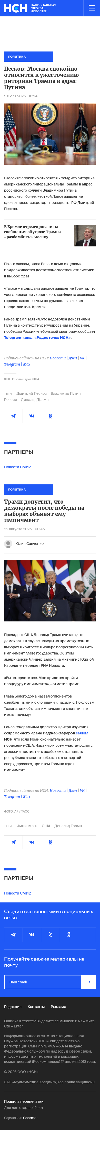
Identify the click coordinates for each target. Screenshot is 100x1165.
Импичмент (27, 826)
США (46, 826)
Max (26, 364)
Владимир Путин (66, 393)
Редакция (13, 1006)
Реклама (58, 1006)
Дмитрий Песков (31, 393)
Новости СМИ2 (17, 467)
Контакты (36, 1006)
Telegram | (13, 364)
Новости (58, 358)
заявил (82, 733)
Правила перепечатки (24, 1101)
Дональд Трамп (35, 399)
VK (82, 358)
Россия (10, 399)
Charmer (30, 1118)
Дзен (73, 358)
